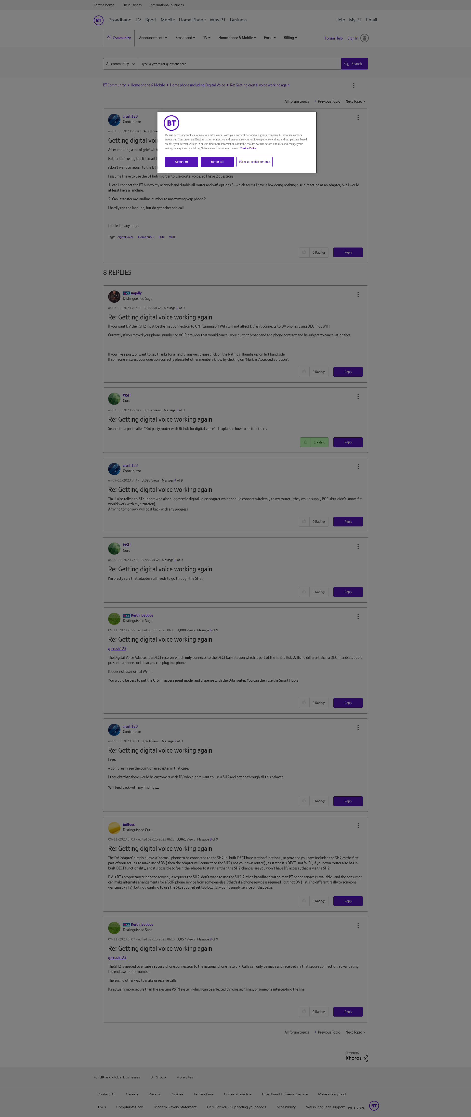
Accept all (181, 161)
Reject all (217, 161)
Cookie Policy (248, 148)
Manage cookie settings (254, 161)
